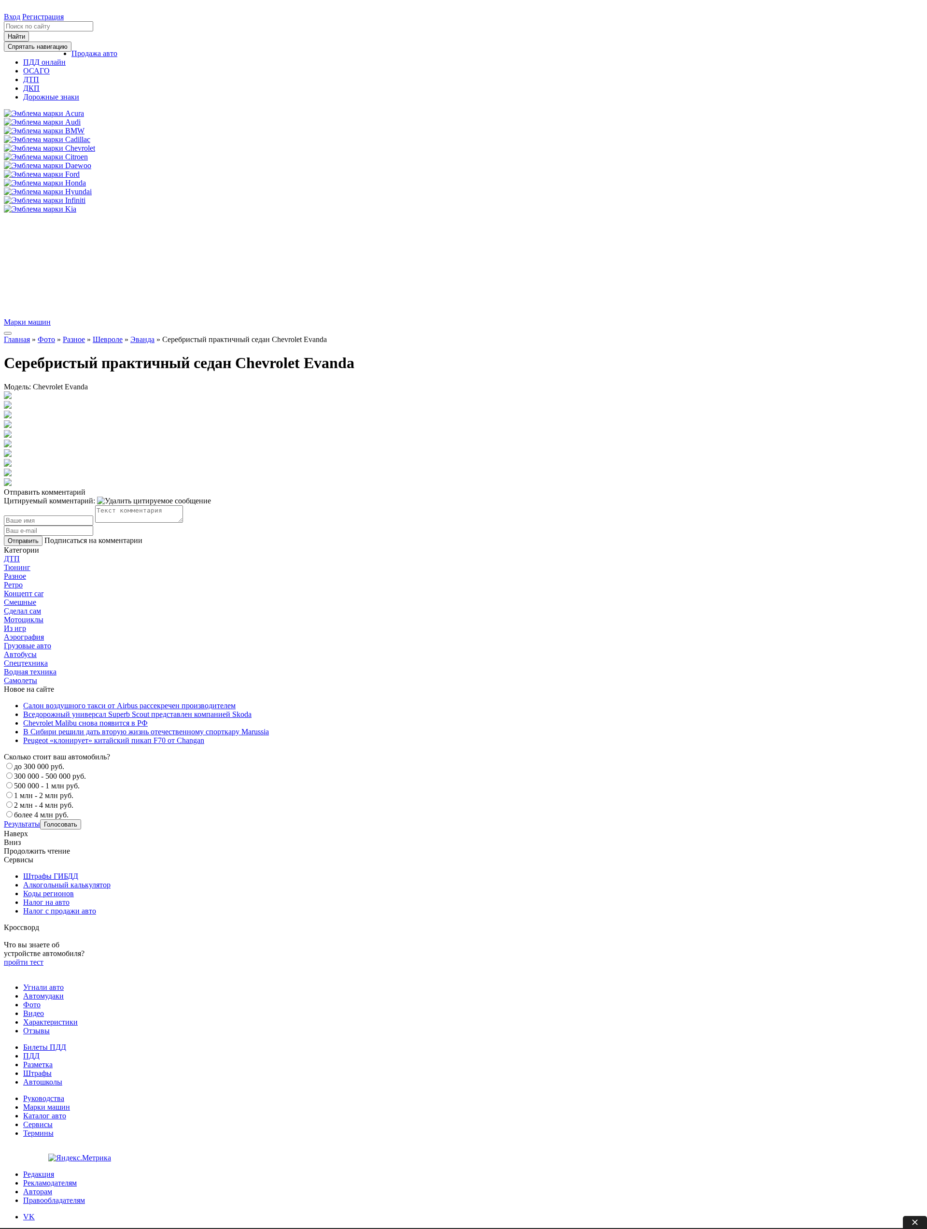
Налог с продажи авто (59, 911)
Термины (38, 1133)
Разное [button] (15, 576)
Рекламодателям (50, 1183)
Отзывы (36, 1031)
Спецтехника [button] (26, 663)
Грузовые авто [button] (27, 646)
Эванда (142, 339)
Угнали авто (43, 987)
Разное (74, 339)
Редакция (38, 1174)
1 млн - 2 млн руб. (43, 795)
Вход (12, 17)
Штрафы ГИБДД (50, 876)
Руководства (43, 1098)
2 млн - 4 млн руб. (43, 805)
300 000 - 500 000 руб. (50, 776)
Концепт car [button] (23, 593)
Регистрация (43, 17)
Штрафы (37, 1073)
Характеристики (50, 1022)
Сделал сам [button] (22, 611)
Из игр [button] (15, 628)
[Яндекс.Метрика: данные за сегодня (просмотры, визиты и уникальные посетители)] (79, 1158)
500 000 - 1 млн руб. (47, 786)
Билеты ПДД (44, 1047)
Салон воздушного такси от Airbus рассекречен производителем (129, 705)
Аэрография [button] (24, 637)
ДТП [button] (12, 559)
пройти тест (23, 962)
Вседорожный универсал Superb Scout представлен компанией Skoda (137, 714)
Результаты (22, 824)
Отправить (23, 540)
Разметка (38, 1064)
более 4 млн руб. (41, 815)
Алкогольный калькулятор (67, 885)
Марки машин (27, 322)
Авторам (37, 1191)
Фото (46, 339)
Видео (33, 1013)
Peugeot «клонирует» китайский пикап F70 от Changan (113, 740)
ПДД (31, 1056)
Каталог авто (44, 1116)
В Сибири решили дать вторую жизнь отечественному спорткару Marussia (146, 732)
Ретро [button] (13, 585)
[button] (94, 53)
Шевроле (108, 339)
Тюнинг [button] (17, 567)
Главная (17, 339)
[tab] (463, 559)
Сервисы (38, 1124)
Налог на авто (46, 902)
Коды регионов (48, 893)
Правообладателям (54, 1200)
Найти (16, 36)
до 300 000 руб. (39, 766)
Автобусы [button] (20, 654)
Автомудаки (43, 996)
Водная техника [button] (30, 672)
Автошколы (42, 1082)
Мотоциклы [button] (23, 619)
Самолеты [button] (20, 680)
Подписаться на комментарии (93, 540)
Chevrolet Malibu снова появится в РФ (85, 723)
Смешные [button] (20, 602)
